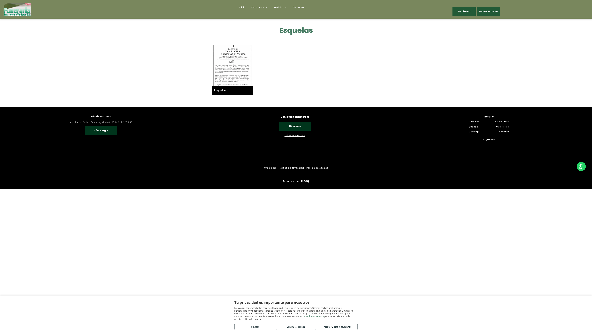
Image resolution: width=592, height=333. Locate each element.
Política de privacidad (291, 167)
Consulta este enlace (313, 316)
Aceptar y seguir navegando (338, 326)
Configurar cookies (296, 326)
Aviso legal (270, 167)
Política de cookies (317, 167)
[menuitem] (242, 7)
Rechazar (254, 326)
